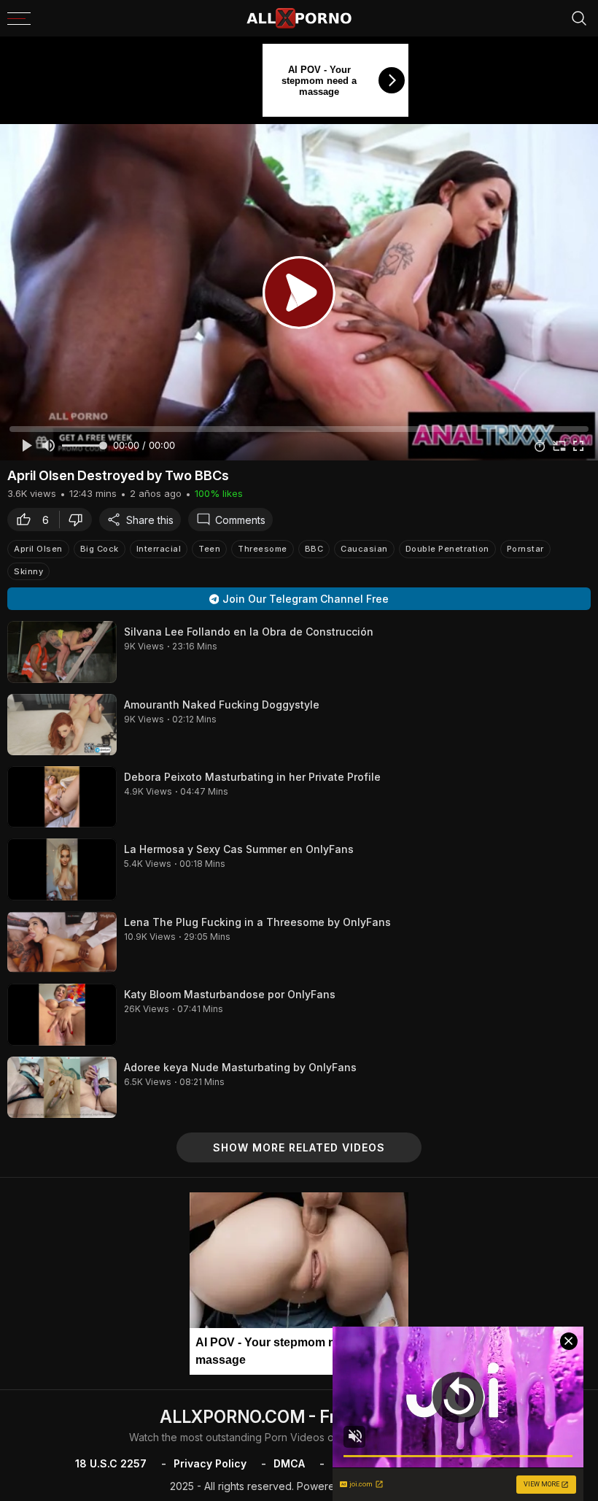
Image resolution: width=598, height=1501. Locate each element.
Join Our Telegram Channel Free (305, 599)
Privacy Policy (210, 1463)
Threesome (262, 549)
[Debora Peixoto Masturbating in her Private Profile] (62, 796)
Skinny (28, 571)
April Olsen (38, 549)
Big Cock (99, 549)
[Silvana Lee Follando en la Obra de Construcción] (62, 651)
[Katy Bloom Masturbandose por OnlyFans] (62, 1014)
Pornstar (525, 549)
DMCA (289, 1463)
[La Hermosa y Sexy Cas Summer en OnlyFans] (62, 869)
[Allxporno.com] (299, 18)
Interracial (159, 549)
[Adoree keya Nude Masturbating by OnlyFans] (62, 1087)
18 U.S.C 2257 (111, 1463)
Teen (209, 549)
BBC (314, 549)
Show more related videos (299, 1147)
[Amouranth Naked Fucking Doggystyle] (62, 724)
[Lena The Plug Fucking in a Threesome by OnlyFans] (62, 942)
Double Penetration (447, 549)
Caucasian (364, 549)
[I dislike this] (79, 519)
